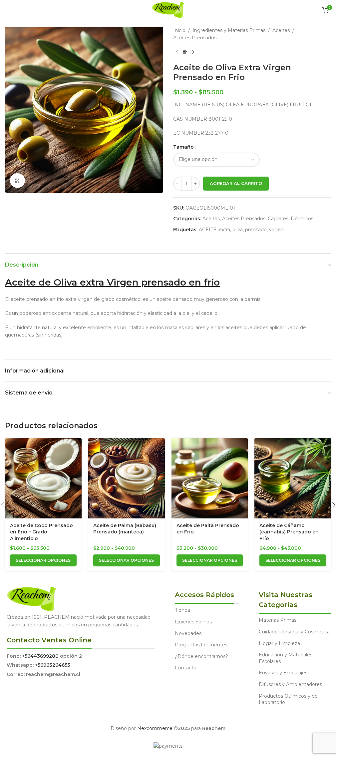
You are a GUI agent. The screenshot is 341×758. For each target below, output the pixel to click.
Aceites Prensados (194, 38)
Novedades (188, 633)
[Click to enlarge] (17, 180)
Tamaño (183, 147)
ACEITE (207, 230)
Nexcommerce (154, 728)
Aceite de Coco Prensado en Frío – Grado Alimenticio (41, 531)
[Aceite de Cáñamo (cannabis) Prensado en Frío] (292, 478)
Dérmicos (302, 219)
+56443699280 (40, 656)
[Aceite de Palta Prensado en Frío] (209, 478)
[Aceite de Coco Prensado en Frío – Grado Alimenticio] (43, 478)
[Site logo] (168, 10)
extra (224, 230)
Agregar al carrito (236, 183)
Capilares (278, 219)
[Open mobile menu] (8, 10)
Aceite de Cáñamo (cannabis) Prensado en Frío (289, 531)
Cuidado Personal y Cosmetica (294, 632)
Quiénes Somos (193, 622)
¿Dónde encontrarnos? (201, 656)
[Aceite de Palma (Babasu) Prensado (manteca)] (126, 478)
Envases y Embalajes (283, 673)
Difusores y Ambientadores (290, 684)
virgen (276, 230)
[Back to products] (185, 52)
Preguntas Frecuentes (201, 645)
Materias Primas (277, 620)
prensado (256, 230)
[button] (333, 504)
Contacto (185, 668)
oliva (237, 230)
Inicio (179, 30)
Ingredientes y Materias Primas (228, 30)
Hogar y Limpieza (279, 643)
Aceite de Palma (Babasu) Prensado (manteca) (124, 528)
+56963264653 (52, 665)
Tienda (182, 610)
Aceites (281, 30)
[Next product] (193, 52)
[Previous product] (177, 52)
